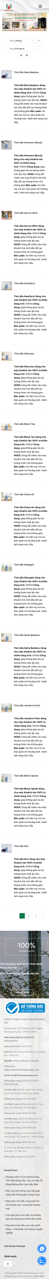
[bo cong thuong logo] (24, 1001)
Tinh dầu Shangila (24, 564)
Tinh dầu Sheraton (24, 353)
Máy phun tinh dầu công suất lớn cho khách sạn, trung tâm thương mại (23, 1205)
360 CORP (39, 1276)
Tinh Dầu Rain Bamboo (26, 72)
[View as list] (26, 55)
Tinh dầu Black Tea (24, 424)
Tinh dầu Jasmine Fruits (27, 705)
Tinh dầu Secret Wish (26, 213)
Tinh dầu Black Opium (26, 775)
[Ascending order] (38, 41)
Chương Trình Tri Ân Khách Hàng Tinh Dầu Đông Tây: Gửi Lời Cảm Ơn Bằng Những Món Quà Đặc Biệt (24, 1181)
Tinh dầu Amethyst (24, 283)
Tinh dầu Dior (21, 846)
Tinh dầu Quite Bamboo (27, 635)
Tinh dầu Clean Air (24, 494)
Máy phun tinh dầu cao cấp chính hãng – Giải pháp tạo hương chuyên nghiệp (24, 1229)
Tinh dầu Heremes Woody (28, 142)
